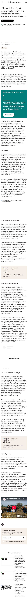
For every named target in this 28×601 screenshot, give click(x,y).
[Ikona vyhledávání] (26, 2)
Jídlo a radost (14, 2)
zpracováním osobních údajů (17, 541)
